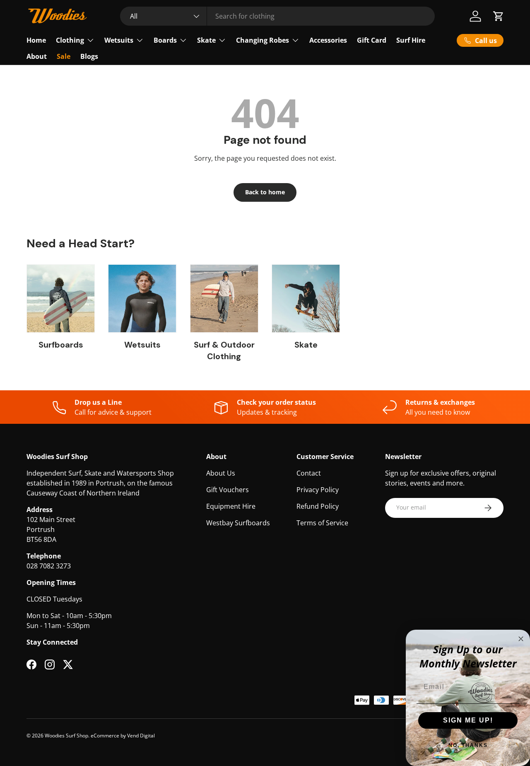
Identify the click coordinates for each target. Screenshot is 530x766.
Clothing (70, 40)
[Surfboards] (60, 298)
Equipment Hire (230, 506)
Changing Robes (262, 40)
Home (36, 40)
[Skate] (306, 298)
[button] (498, 16)
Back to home (265, 192)
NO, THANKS (468, 745)
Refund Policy (317, 506)
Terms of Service (322, 522)
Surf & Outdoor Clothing (224, 350)
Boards (165, 40)
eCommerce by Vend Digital (123, 735)
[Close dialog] (521, 639)
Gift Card (371, 40)
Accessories (328, 40)
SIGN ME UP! (468, 720)
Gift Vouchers (227, 489)
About (36, 56)
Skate (206, 40)
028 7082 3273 (48, 565)
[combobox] (277, 16)
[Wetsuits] (142, 298)
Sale (63, 56)
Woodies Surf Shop (66, 735)
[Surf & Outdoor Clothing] (224, 298)
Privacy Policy (317, 489)
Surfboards (61, 344)
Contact (308, 473)
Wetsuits (118, 40)
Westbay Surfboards (238, 522)
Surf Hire (410, 40)
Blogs (89, 56)
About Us (220, 473)
